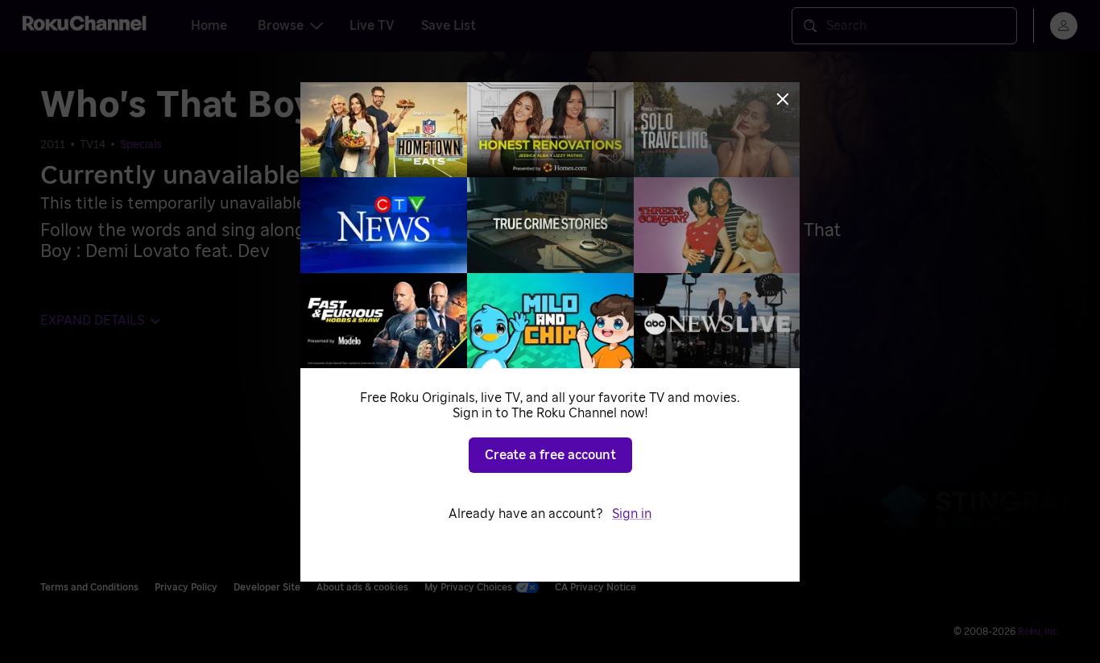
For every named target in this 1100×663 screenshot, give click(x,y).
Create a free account (550, 455)
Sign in (631, 514)
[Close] (783, 99)
